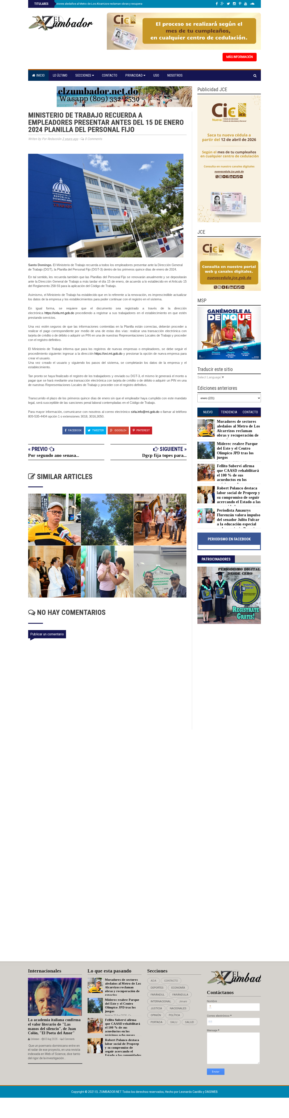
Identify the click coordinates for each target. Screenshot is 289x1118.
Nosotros (175, 75)
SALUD (189, 1022)
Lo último (60, 75)
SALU (173, 1022)
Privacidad (134, 75)
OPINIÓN (156, 1015)
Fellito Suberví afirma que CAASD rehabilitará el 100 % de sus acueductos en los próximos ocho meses (238, 475)
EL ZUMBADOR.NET (108, 1091)
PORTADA (156, 1022)
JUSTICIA (156, 1008)
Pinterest (143, 430)
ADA (153, 980)
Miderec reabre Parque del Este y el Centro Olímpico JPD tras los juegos (237, 451)
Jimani (183, 1001)
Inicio (40, 75)
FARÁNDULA (180, 994)
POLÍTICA (174, 1015)
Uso (156, 75)
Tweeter (98, 430)
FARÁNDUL (158, 994)
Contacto (109, 75)
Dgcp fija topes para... (164, 455)
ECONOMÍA (178, 987)
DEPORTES (157, 987)
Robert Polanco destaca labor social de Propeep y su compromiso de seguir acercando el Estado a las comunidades (239, 497)
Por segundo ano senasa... (53, 455)
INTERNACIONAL (161, 1001)
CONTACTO (171, 980)
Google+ (120, 430)
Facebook (74, 430)
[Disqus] (110, 786)
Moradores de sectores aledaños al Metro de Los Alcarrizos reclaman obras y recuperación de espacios (98, 3)
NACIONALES (178, 1008)
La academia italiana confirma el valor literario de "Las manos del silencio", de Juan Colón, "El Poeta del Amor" (54, 1026)
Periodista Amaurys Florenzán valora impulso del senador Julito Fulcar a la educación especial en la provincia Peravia (238, 519)
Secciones (83, 75)
